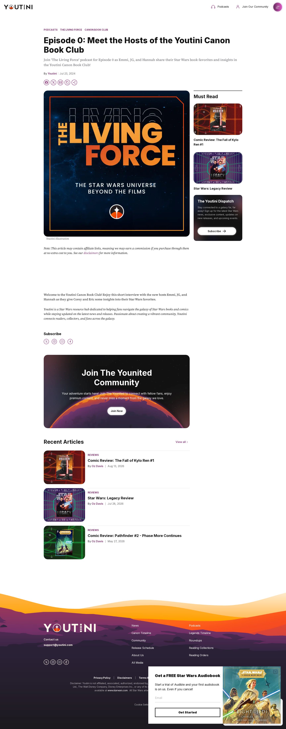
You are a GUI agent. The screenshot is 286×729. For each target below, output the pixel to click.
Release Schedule (143, 648)
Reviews (93, 454)
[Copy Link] (67, 82)
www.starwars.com (118, 690)
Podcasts (51, 29)
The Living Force (71, 29)
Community (139, 640)
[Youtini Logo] (18, 7)
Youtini (52, 73)
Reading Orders (198, 655)
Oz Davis (97, 466)
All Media (137, 662)
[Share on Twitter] (53, 82)
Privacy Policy (102, 677)
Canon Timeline (141, 633)
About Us (138, 655)
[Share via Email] (60, 82)
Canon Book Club (96, 29)
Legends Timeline (200, 633)
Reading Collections (201, 648)
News (135, 625)
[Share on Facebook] (46, 82)
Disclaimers (124, 677)
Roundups (195, 640)
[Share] (74, 82)
